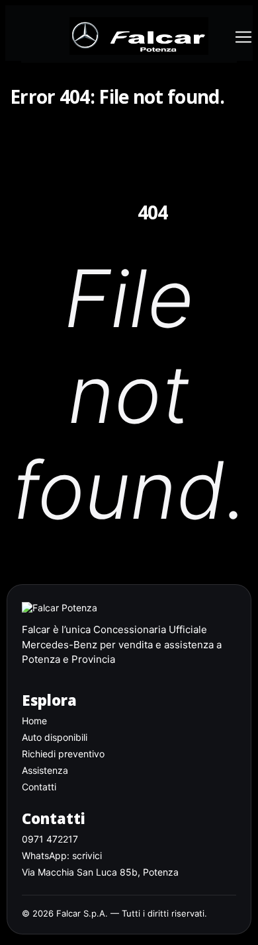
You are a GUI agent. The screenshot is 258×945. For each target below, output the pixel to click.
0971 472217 (50, 839)
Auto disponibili (54, 737)
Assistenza (45, 770)
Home (34, 720)
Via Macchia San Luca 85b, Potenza (100, 872)
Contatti (39, 786)
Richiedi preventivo (63, 753)
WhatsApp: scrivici (62, 855)
